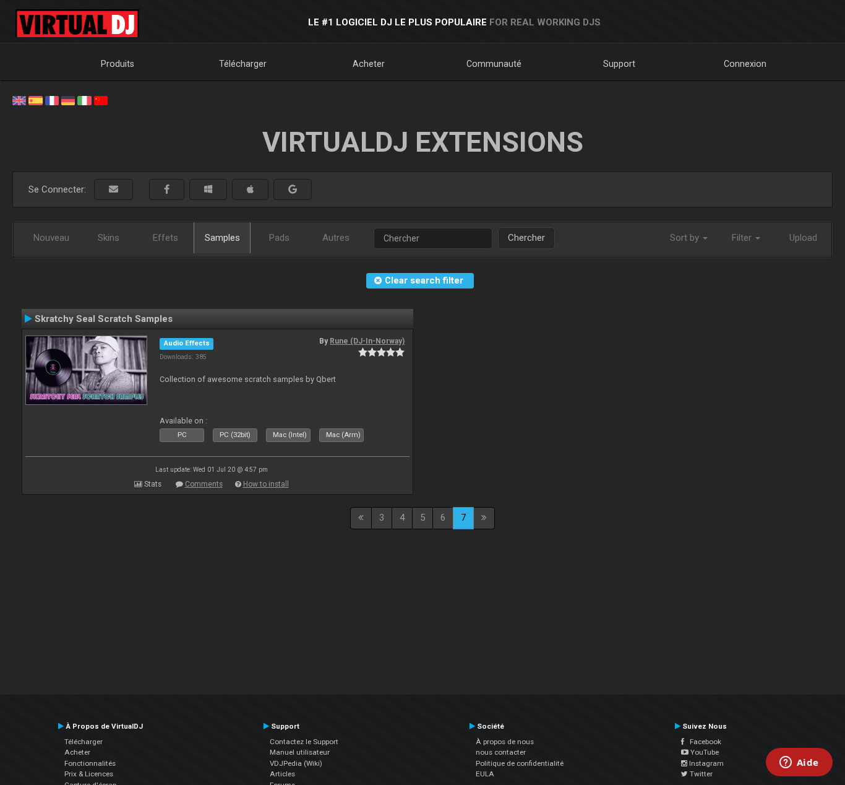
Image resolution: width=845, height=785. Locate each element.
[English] (19, 99)
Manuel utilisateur (300, 752)
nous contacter (501, 752)
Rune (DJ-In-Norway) (367, 341)
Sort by (685, 237)
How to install (266, 484)
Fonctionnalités (90, 763)
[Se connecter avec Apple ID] (250, 190)
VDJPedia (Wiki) (296, 763)
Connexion (745, 64)
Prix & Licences (88, 774)
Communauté (493, 64)
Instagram (705, 763)
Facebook (702, 741)
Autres (336, 237)
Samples (222, 237)
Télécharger (243, 64)
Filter (743, 237)
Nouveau (51, 237)
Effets (165, 237)
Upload (803, 237)
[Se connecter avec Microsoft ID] (208, 190)
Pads (279, 237)
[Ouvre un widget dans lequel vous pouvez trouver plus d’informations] (799, 763)
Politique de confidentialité (520, 763)
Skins (108, 237)
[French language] (52, 99)
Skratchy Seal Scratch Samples (104, 318)
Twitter (700, 774)
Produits (117, 64)
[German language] (68, 99)
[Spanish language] (35, 99)
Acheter (369, 64)
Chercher (526, 237)
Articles (282, 774)
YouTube (703, 752)
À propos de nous (505, 741)
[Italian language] (84, 99)
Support (619, 64)
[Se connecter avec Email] (113, 190)
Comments (204, 484)
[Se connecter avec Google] (292, 190)
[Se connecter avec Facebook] (166, 190)
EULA (485, 774)
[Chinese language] (101, 99)
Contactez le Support (304, 741)
